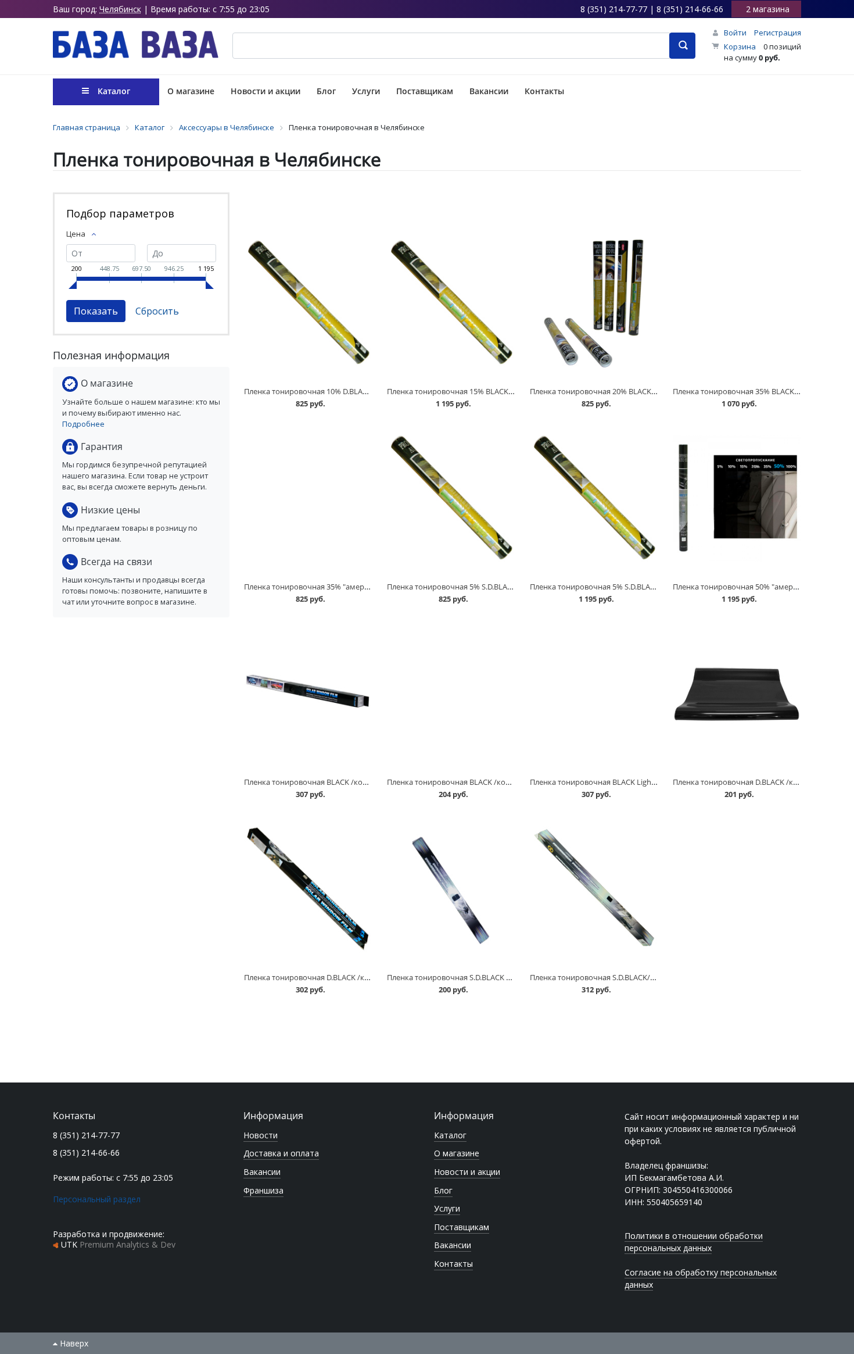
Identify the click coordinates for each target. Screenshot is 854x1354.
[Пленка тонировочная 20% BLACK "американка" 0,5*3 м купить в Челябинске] (594, 304)
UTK (118, 1244)
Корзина (740, 46)
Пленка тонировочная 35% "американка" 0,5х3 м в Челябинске (357, 586)
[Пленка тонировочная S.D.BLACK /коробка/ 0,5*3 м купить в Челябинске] (451, 890)
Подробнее (83, 424)
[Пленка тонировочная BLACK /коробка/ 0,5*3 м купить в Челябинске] (451, 694)
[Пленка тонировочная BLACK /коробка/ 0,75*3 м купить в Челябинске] (308, 694)
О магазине (456, 1153)
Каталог (450, 1135)
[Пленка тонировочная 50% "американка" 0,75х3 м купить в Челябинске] (737, 499)
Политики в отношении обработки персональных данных (694, 1241)
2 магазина (768, 9)
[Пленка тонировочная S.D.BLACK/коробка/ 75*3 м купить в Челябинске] (594, 890)
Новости (260, 1135)
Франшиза (263, 1190)
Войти (735, 32)
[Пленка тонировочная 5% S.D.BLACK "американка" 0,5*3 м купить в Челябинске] (451, 499)
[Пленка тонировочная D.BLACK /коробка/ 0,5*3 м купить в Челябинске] (737, 694)
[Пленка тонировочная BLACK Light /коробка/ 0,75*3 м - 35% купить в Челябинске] (594, 694)
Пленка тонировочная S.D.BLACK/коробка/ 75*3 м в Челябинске (645, 977)
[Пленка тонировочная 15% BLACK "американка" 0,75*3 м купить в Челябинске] (451, 304)
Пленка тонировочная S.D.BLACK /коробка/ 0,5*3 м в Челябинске (503, 977)
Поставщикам (461, 1226)
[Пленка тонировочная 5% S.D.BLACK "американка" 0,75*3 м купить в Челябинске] (594, 499)
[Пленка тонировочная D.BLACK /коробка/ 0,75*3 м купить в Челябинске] (308, 890)
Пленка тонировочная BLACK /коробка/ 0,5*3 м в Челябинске (497, 782)
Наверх (73, 1343)
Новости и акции (467, 1171)
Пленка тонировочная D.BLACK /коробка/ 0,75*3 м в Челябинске (360, 977)
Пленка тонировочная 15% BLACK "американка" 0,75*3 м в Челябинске (514, 391)
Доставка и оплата (281, 1153)
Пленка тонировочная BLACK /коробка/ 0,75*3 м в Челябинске (356, 782)
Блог (443, 1190)
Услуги (447, 1208)
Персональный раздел (97, 1199)
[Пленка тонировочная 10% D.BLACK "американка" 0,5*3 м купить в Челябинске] (308, 304)
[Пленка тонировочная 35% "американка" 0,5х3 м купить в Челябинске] (308, 499)
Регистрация (777, 32)
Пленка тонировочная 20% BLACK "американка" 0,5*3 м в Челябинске (655, 391)
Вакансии (262, 1171)
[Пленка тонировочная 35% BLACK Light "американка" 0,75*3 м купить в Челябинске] (737, 304)
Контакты (453, 1263)
